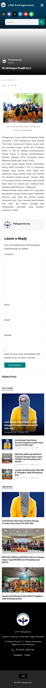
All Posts (11, 63)
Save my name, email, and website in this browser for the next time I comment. (22, 356)
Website (7, 335)
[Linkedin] (20, 14)
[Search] (42, 22)
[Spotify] (31, 14)
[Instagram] (3, 14)
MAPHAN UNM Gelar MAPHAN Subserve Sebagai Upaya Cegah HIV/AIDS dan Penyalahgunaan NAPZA (23, 559)
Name (7, 305)
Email (7, 320)
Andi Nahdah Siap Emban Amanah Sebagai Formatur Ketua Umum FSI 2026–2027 (21, 425)
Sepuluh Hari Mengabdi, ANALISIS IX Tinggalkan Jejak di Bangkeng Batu (29, 472)
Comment (9, 254)
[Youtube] (25, 14)
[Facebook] (9, 14)
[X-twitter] (14, 14)
